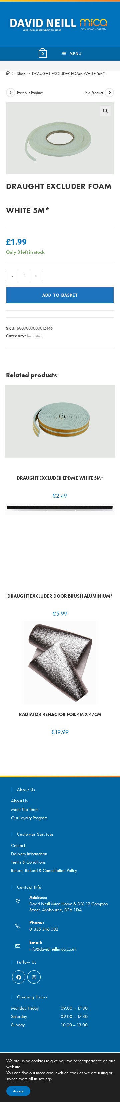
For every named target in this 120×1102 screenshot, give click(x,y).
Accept (18, 1091)
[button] (105, 111)
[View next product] (109, 92)
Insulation (35, 336)
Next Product (93, 92)
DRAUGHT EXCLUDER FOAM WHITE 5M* (68, 73)
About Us (19, 801)
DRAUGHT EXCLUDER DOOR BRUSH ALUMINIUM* (60, 596)
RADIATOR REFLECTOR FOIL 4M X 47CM (60, 714)
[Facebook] (18, 977)
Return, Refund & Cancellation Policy (44, 870)
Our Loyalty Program (29, 818)
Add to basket (60, 295)
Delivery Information (29, 854)
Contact (18, 845)
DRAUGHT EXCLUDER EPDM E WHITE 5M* (60, 478)
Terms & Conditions (28, 862)
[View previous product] (10, 92)
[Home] (8, 73)
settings (45, 1079)
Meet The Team (25, 809)
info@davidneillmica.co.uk (52, 949)
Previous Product (30, 92)
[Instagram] (34, 977)
